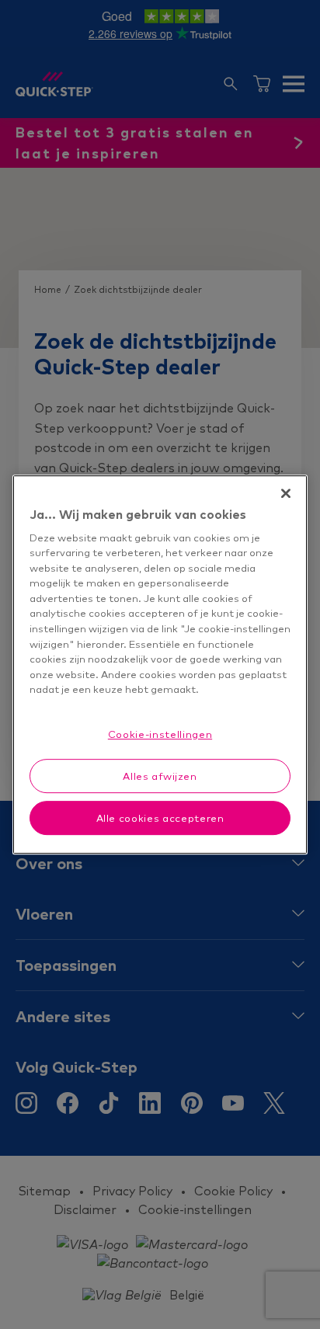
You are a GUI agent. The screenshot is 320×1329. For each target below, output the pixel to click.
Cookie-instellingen (160, 734)
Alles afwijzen (160, 776)
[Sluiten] (286, 493)
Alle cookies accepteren (160, 818)
